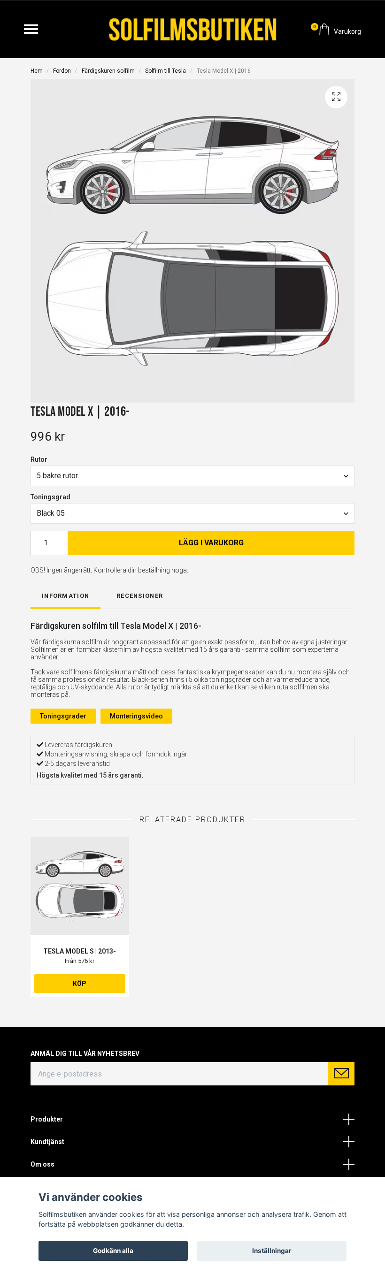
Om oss (42, 1164)
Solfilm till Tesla (165, 71)
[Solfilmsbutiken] (192, 29)
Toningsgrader (63, 716)
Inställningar (272, 1250)
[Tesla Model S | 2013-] (80, 886)
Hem (37, 71)
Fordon (62, 71)
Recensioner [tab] (139, 595)
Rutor (39, 459)
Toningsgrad (50, 497)
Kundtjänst (47, 1141)
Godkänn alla (113, 1250)
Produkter (47, 1119)
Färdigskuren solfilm (108, 71)
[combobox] (192, 476)
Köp (79, 983)
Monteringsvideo (136, 716)
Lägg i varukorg (211, 542)
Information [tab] (65, 595)
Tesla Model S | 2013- (79, 951)
